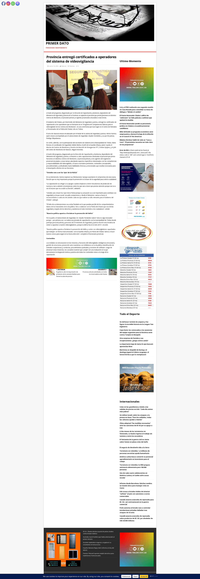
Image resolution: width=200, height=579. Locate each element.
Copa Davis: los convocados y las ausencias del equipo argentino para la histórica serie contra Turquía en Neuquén (136, 332)
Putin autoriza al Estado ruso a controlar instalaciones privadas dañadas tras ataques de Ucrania (135, 510)
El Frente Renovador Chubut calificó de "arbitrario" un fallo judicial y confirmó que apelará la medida (136, 117)
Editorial (63, 66)
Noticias (72, 66)
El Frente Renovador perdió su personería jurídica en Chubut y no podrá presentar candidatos (135, 126)
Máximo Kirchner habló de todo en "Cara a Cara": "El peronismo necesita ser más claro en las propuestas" (136, 142)
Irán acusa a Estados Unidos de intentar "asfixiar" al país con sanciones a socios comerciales (135, 494)
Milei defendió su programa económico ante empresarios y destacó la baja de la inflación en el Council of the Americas (136, 134)
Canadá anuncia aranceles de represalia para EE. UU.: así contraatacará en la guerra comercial (137, 502)
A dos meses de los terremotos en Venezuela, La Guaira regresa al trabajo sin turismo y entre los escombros (136, 433)
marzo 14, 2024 (53, 66)
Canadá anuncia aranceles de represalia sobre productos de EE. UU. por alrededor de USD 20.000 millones (136, 518)
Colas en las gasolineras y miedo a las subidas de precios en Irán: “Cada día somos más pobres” (136, 409)
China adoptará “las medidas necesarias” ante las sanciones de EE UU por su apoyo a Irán (136, 425)
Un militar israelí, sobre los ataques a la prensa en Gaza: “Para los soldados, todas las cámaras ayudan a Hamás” (135, 417)
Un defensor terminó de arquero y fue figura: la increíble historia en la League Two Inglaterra (136, 324)
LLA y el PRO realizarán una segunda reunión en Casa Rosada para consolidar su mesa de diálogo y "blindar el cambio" (136, 109)
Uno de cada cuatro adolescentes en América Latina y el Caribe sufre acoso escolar (134, 475)
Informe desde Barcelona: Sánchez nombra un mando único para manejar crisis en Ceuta (136, 485)
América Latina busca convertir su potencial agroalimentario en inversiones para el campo (136, 459)
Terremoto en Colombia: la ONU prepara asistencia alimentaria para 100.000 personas (135, 467)
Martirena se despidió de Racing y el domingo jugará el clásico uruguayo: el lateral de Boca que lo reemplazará (134, 352)
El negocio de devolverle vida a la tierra (134, 447)
